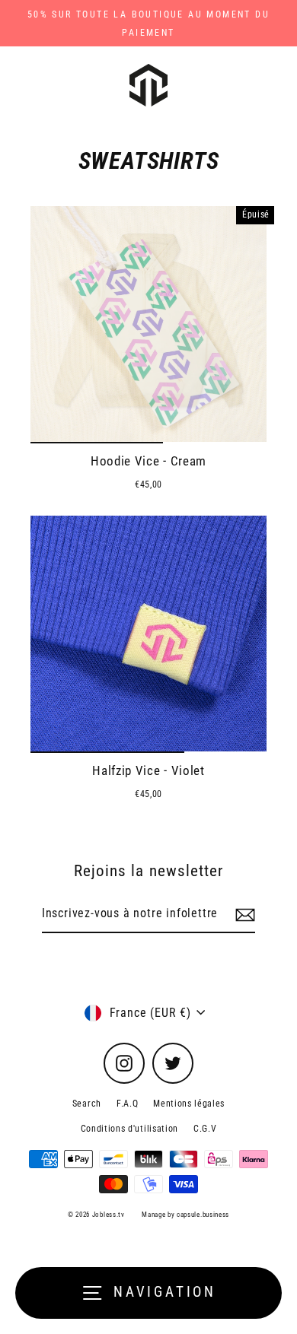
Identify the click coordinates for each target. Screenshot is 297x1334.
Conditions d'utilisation (129, 1128)
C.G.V (204, 1128)
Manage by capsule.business (185, 1214)
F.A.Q (127, 1103)
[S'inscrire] (243, 914)
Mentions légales (189, 1103)
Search (86, 1103)
